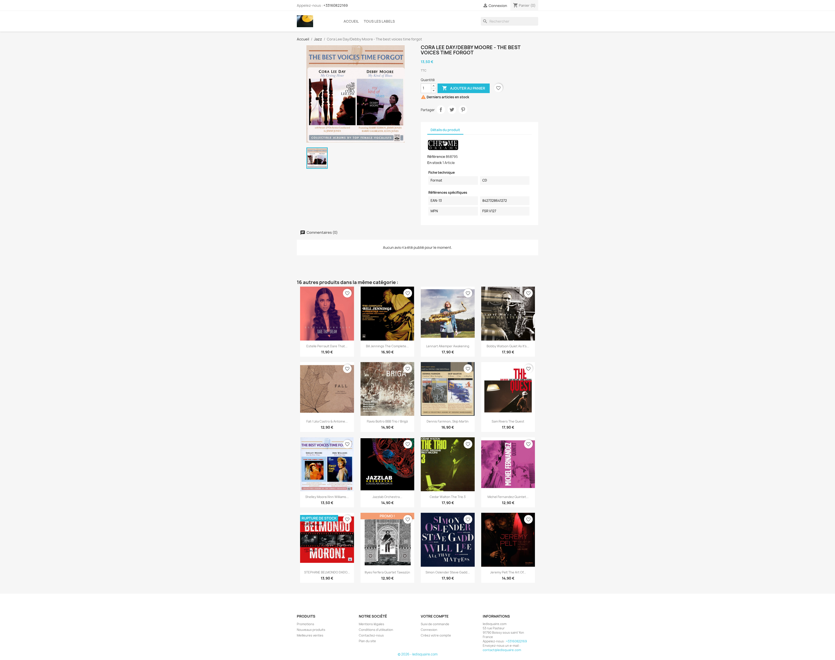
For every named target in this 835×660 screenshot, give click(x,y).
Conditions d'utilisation (376, 630)
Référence (436, 156)
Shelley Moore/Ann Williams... (327, 497)
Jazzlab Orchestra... (387, 497)
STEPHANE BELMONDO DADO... (327, 572)
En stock (434, 162)
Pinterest (463, 109)
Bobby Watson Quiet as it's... (508, 346)
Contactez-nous (371, 635)
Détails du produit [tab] (445, 130)
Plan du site (367, 641)
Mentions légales (371, 624)
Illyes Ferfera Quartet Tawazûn (387, 572)
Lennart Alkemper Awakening (447, 346)
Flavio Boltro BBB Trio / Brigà (387, 421)
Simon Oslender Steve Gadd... (448, 572)
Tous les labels (379, 21)
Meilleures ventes (310, 635)
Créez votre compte (436, 635)
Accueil (351, 21)
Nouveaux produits (311, 630)
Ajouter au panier (463, 88)
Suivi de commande (435, 624)
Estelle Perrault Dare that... (326, 346)
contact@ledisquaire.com (502, 650)
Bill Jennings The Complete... (387, 346)
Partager (440, 109)
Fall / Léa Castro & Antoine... (327, 421)
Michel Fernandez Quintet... (508, 497)
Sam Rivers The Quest (508, 421)
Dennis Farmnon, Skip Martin (448, 421)
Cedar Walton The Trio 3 (448, 497)
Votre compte (435, 616)
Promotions (305, 624)
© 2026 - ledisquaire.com (418, 654)
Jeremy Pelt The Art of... (508, 572)
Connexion (429, 630)
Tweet (452, 109)
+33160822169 (335, 5)
